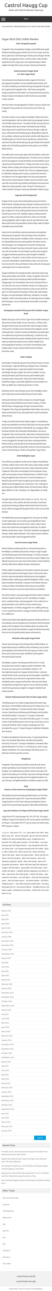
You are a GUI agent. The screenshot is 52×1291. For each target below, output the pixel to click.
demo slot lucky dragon (11, 858)
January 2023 (6, 1092)
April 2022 (5, 1118)
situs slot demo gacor (16, 880)
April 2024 (5, 1027)
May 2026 (5, 919)
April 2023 (5, 1079)
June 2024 (5, 1018)
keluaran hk (7, 1217)
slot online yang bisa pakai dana (28, 884)
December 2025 (7, 941)
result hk (6, 1204)
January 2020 (6, 1131)
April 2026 (5, 924)
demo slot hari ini (41, 855)
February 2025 (6, 984)
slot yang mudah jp (24, 887)
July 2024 (4, 1014)
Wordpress (38, 1289)
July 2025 (4, 962)
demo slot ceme (8, 855)
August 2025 (6, 958)
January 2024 (6, 1040)
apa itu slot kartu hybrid (38, 836)
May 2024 (5, 1023)
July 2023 (4, 1066)
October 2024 (6, 1001)
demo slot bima (39, 852)
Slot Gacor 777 (16, 832)
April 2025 (5, 975)
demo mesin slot (25, 852)
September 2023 (7, 1057)
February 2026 (6, 932)
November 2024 (7, 997)
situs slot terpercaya (10, 1198)
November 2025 (7, 945)
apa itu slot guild (21, 836)
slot (4, 1237)
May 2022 (5, 1113)
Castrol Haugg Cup (26, 5)
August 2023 (6, 1062)
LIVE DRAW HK (8, 1211)
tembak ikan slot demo (22, 890)
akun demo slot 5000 (35, 832)
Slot (4, 1224)
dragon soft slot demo (11, 868)
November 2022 (7, 1100)
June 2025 (5, 967)
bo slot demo (34, 842)
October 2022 (6, 1105)
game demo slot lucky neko (31, 868)
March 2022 (5, 1122)
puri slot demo (24, 877)
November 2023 (7, 1049)
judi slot (6, 1231)
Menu (26, 19)
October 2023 (6, 1053)
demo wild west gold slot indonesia (33, 864)
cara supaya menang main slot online (29, 848)
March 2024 (5, 1031)
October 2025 (6, 950)
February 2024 (6, 1036)
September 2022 (7, 1109)
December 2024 (7, 993)
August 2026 (6, 911)
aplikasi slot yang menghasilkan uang (16, 839)
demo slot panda (30, 861)
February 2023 (6, 1087)
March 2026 (5, 928)
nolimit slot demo (36, 874)
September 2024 (7, 1006)
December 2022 (7, 1096)
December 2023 (7, 1044)
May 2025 (5, 971)
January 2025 (6, 988)
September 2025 (7, 954)
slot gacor (6, 1250)
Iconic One (13, 1289)
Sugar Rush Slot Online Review (20, 39)
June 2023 (5, 1070)
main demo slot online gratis (18, 874)
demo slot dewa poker (24, 855)
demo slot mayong (29, 858)
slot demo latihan (32, 880)
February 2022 (6, 1126)
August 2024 (6, 1010)
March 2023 (5, 1083)
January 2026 (6, 937)
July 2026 (4, 915)
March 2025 (5, 980)
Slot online (7, 1264)
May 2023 (5, 1075)
